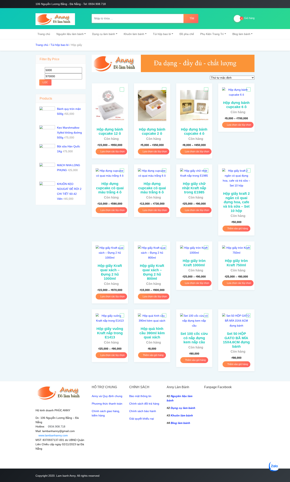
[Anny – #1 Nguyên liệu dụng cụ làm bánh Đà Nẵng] (55, 18)
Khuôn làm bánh (134, 34)
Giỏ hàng (247, 18)
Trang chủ (43, 34)
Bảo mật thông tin (140, 396)
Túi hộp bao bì (162, 34)
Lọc (45, 82)
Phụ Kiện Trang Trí (212, 34)
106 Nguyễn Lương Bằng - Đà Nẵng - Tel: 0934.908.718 (71, 4)
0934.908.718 (56, 426)
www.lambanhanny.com (53, 435)
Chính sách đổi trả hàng (144, 403)
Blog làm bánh (241, 34)
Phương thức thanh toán (107, 403)
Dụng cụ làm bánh (103, 34)
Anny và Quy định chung (107, 396)
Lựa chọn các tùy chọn (112, 151)
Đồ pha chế (187, 34)
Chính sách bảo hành (142, 411)
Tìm (192, 18)
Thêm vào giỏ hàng (237, 228)
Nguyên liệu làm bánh (70, 34)
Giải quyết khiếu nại (141, 418)
